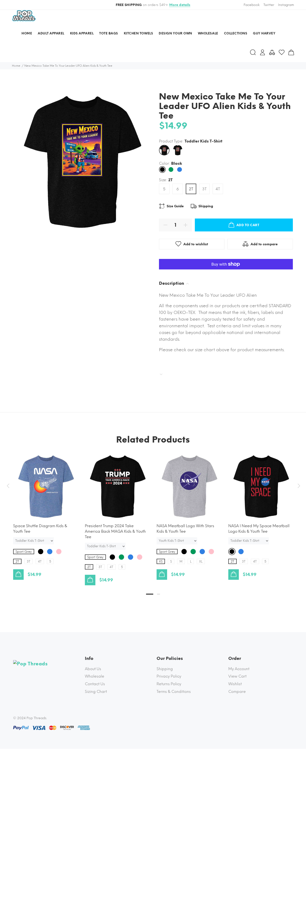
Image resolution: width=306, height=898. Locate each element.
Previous (7, 485)
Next (298, 485)
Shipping (165, 669)
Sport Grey (24, 551)
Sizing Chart (96, 691)
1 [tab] (149, 594)
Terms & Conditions (174, 691)
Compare (237, 691)
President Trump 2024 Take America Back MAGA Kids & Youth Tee (115, 531)
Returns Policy (169, 684)
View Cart (237, 676)
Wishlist (235, 684)
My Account (238, 669)
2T (191, 189)
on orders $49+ (153, 5)
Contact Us (95, 684)
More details (180, 5)
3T (204, 189)
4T (218, 189)
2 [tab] (158, 594)
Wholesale (94, 676)
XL (200, 561)
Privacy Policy (169, 676)
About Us (93, 669)
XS (161, 561)
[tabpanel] (45, 512)
